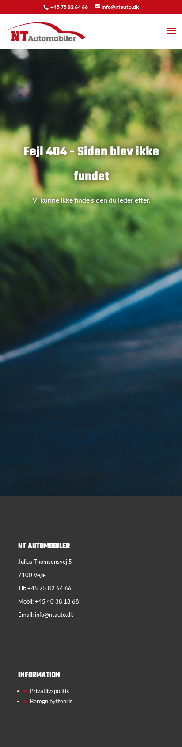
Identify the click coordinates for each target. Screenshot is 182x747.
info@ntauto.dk (54, 614)
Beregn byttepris (51, 701)
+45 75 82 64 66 (69, 7)
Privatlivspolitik (49, 690)
